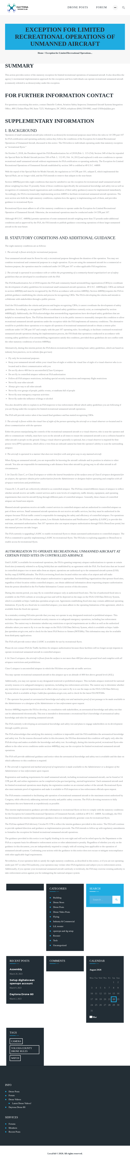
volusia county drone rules (21, 1050)
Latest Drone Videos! (21, 1103)
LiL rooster (58, 926)
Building (57, 897)
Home (41, 53)
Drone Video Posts (61, 912)
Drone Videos (15, 1099)
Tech (55, 940)
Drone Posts (58, 907)
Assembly (16, 969)
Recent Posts (14, 1132)
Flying (56, 916)
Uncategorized (60, 945)
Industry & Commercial (64, 921)
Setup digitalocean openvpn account (22, 982)
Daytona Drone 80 (22, 994)
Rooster (56, 935)
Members (13, 1128)
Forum (12, 1095)
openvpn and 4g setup (63, 931)
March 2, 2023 (15, 999)
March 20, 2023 (16, 974)
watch (15, 1058)
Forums (12, 1124)
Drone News (58, 902)
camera (16, 1041)
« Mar (94, 1017)
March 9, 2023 (15, 988)
